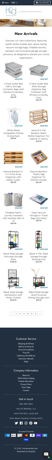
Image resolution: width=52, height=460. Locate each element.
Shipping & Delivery (26, 343)
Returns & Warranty (26, 346)
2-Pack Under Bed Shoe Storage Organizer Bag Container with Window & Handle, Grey (38, 90)
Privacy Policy (26, 384)
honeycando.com (30, 448)
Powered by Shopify (26, 451)
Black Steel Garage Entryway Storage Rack (13, 256)
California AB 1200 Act (26, 355)
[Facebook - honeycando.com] (21, 423)
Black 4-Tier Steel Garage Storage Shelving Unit (38, 256)
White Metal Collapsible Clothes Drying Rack (13, 133)
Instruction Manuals (26, 358)
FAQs (26, 361)
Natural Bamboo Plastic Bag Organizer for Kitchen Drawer (38, 175)
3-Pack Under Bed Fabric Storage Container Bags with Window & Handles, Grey (13, 89)
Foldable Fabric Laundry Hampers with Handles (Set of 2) (13, 216)
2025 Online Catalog (26, 378)
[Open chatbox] (46, 454)
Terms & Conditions (26, 349)
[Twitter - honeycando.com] (16, 423)
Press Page (26, 387)
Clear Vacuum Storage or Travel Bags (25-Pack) (39, 215)
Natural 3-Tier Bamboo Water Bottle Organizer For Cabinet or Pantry (38, 134)
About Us (26, 375)
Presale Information (26, 381)
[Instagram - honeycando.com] (26, 423)
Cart (44, 2)
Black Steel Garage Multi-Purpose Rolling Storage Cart (38, 295)
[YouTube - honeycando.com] (35, 423)
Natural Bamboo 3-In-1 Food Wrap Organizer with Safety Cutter (13, 175)
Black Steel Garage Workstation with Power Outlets (13, 295)
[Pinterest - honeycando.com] (30, 423)
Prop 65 (26, 352)
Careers (26, 390)
